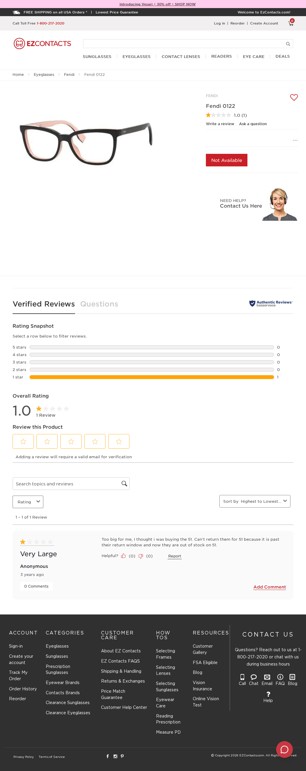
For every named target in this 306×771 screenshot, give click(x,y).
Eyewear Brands (62, 683)
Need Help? (233, 200)
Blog (197, 673)
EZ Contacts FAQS (120, 661)
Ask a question (253, 123)
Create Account (264, 23)
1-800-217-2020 (50, 23)
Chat (253, 684)
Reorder (237, 23)
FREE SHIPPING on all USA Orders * (55, 12)
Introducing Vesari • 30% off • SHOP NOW (158, 4)
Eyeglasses (44, 74)
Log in (219, 23)
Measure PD (168, 732)
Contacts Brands (63, 693)
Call (242, 684)
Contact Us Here (241, 206)
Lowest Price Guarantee (117, 12)
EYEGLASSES (137, 57)
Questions (99, 303)
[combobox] (260, 501)
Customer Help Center (124, 707)
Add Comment (269, 586)
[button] (23, 441)
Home (18, 74)
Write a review (220, 123)
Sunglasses (57, 656)
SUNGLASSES (97, 57)
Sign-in (16, 646)
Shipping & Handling (121, 671)
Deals (283, 56)
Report (174, 556)
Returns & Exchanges (123, 681)
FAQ (280, 684)
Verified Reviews (44, 303)
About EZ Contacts (121, 651)
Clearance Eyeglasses (68, 713)
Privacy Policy (23, 757)
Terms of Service (52, 757)
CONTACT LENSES (181, 57)
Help (268, 701)
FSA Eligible (205, 663)
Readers (221, 56)
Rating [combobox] (24, 501)
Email (267, 684)
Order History (23, 689)
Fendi (69, 74)
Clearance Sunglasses (68, 703)
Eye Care (253, 57)
